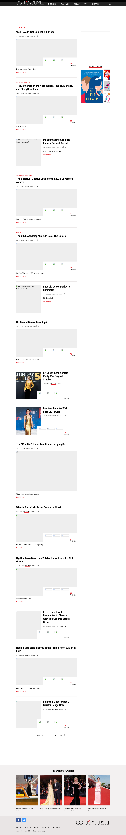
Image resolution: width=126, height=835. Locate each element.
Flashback (65, 4)
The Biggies (52, 4)
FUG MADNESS (45, 827)
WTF (86, 4)
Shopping (96, 4)
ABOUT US (18, 827)
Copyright (27, 831)
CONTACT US (56, 827)
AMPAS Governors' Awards (24, 175)
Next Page (59, 735)
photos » (73, 64)
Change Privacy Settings (39, 831)
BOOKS (36, 827)
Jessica (54, 147)
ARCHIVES (28, 827)
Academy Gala (20, 232)
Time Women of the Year (23, 82)
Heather (27, 36)
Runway (77, 4)
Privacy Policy (19, 831)
